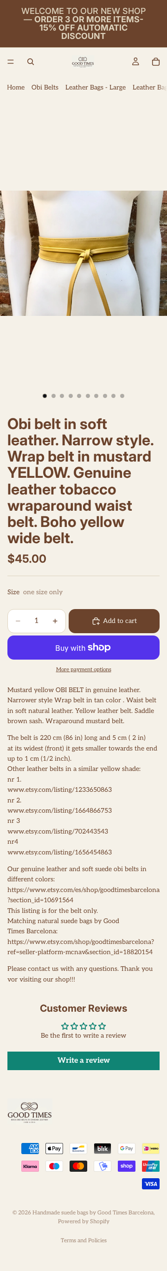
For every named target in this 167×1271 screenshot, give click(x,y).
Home (16, 87)
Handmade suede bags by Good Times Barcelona (93, 1212)
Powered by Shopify (83, 1221)
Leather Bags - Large (95, 87)
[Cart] (156, 61)
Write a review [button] (84, 1060)
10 (122, 396)
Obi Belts (45, 87)
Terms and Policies (84, 1240)
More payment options (83, 669)
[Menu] (10, 61)
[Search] (30, 61)
